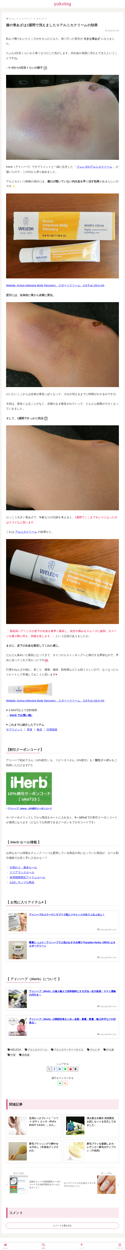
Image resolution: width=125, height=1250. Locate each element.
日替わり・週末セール (23, 867)
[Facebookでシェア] (54, 1069)
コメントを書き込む (62, 1225)
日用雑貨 (51, 729)
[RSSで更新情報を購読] (65, 1083)
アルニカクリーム (26, 531)
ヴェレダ (95, 1049)
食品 (39, 729)
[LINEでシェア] (65, 1069)
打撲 (13, 1055)
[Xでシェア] (49, 1069)
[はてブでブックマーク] (60, 1069)
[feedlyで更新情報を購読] (60, 1083)
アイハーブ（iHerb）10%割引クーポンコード (30, 808)
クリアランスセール (22, 872)
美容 (29, 729)
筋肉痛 (25, 1055)
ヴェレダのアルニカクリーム (94, 166)
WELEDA (16, 1049)
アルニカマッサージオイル (68, 1049)
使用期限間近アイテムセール (27, 877)
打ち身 (110, 1049)
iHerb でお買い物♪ (21, 715)
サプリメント (14, 729)
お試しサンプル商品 (22, 882)
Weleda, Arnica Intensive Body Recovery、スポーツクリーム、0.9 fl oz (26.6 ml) (55, 285)
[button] (76, 1069)
